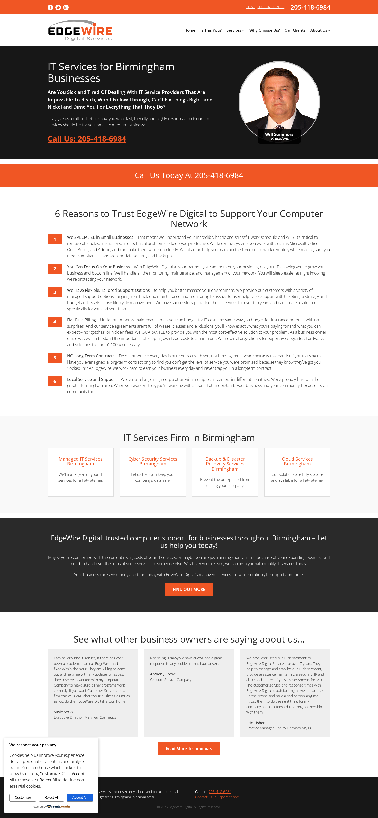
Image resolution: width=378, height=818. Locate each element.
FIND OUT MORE (189, 589)
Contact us (203, 797)
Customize (23, 797)
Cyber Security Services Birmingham (153, 461)
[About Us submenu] (329, 30)
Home (250, 7)
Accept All (79, 797)
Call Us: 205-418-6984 (87, 138)
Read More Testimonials (189, 748)
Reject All (51, 797)
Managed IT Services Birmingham (80, 461)
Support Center (271, 7)
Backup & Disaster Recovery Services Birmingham (225, 464)
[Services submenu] (243, 30)
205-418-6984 (310, 7)
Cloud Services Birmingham (297, 461)
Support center (227, 797)
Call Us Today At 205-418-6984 (189, 175)
